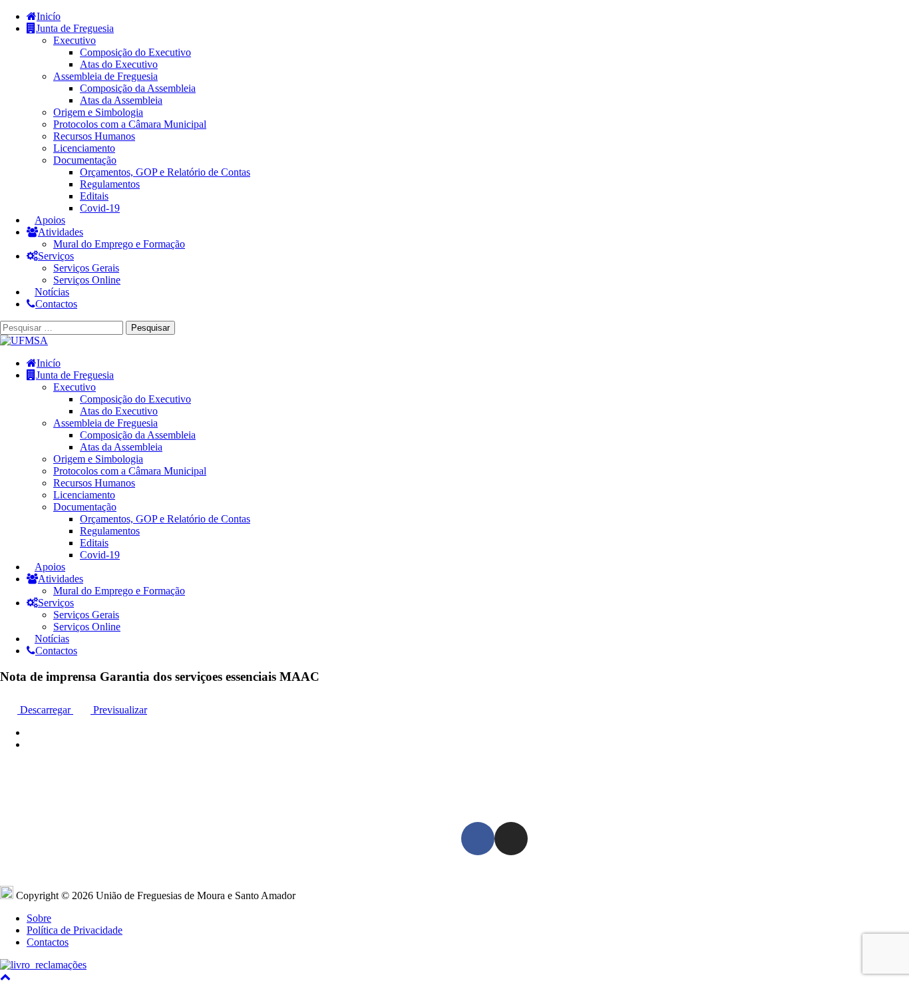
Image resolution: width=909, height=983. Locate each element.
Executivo (74, 40)
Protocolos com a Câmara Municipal (129, 124)
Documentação (84, 160)
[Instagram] (511, 838)
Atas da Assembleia (121, 100)
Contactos (56, 303)
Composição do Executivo (135, 52)
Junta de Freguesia (75, 28)
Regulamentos (110, 184)
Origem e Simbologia (98, 112)
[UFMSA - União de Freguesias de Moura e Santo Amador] (24, 340)
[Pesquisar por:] (63, 327)
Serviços (56, 256)
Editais (94, 196)
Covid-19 (100, 208)
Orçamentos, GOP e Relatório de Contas (165, 172)
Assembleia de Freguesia (105, 76)
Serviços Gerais (86, 268)
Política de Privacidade (74, 930)
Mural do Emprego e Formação (119, 244)
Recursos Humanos (94, 136)
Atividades (60, 232)
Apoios (50, 220)
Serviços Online (86, 280)
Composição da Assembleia (138, 88)
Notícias (52, 291)
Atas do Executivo (119, 64)
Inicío (49, 16)
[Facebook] (477, 838)
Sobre (39, 918)
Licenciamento (84, 148)
